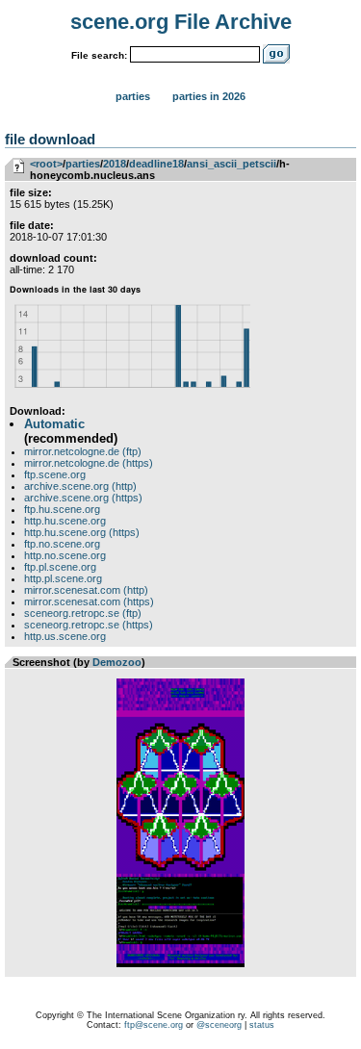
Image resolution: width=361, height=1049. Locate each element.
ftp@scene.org (153, 1025)
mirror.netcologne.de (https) (88, 463)
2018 (114, 163)
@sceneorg (219, 1025)
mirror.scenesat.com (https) (89, 601)
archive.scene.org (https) (83, 497)
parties (82, 163)
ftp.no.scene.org (62, 544)
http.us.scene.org (65, 636)
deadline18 (156, 163)
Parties (133, 96)
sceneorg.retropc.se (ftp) (83, 613)
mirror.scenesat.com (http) (86, 590)
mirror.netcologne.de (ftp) (83, 451)
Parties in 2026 (208, 96)
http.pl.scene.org (63, 578)
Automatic (54, 424)
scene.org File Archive (181, 22)
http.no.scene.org (65, 555)
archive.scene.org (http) (80, 486)
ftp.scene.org (55, 474)
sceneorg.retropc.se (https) (88, 624)
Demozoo (117, 662)
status (261, 1025)
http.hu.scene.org (65, 520)
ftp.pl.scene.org (60, 567)
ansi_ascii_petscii (231, 163)
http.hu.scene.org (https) (82, 532)
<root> (46, 163)
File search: (99, 55)
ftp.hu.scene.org (62, 509)
